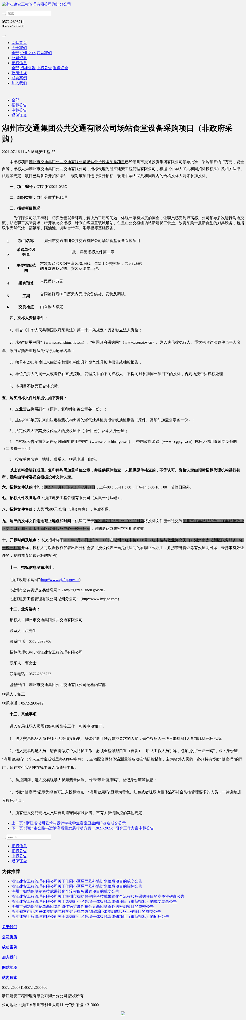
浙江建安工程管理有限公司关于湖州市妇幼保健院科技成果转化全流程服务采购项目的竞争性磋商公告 (98, 896)
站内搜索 (9, 978)
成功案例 (19, 78)
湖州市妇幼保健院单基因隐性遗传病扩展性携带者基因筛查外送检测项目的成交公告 (83, 906)
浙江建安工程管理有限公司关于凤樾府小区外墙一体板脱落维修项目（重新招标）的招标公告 (90, 917)
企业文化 (28, 53)
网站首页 (19, 43)
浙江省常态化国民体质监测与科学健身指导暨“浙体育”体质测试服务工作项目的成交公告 (86, 911)
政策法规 (19, 73)
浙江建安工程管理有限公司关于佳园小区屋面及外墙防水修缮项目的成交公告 (77, 881)
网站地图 (9, 967)
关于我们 (19, 48)
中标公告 (44, 68)
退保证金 (60, 68)
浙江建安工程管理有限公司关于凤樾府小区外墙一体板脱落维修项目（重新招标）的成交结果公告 (94, 901)
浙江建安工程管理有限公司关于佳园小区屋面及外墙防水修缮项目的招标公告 (77, 886)
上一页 (69, 823)
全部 (15, 53)
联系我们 (44, 53)
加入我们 (19, 83)
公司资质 (19, 58)
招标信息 (19, 63)
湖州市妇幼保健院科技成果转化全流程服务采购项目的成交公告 (65, 891)
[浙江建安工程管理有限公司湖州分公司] (123, 4)
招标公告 (28, 68)
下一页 (83, 828)
